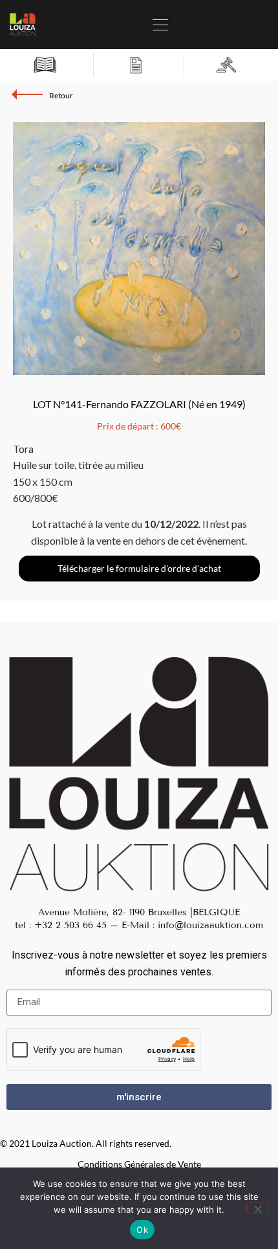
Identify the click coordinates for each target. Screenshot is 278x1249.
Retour (61, 95)
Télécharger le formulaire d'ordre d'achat (139, 568)
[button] (160, 21)
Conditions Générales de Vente (139, 1163)
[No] (257, 1207)
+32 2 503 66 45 (70, 925)
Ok (142, 1229)
